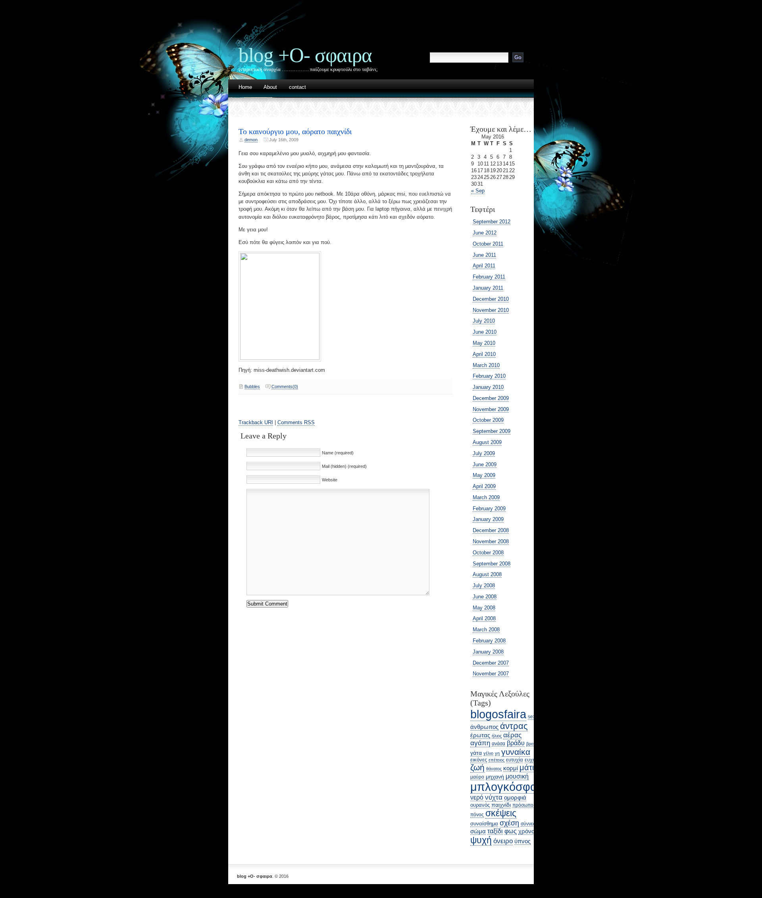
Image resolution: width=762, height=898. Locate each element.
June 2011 (484, 255)
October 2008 (488, 553)
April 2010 (484, 354)
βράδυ (516, 743)
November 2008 (491, 541)
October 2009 (488, 420)
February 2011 (489, 277)
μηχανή (495, 776)
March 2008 (486, 630)
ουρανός (480, 805)
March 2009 (486, 497)
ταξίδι (495, 831)
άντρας (514, 726)
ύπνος (522, 841)
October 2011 (488, 244)
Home (245, 87)
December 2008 (491, 530)
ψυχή (481, 840)
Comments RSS (296, 422)
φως (510, 831)
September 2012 (491, 222)
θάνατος (494, 768)
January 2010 (488, 387)
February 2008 (489, 641)
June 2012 (484, 233)
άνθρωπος (484, 727)
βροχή (532, 743)
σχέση (509, 823)
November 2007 (491, 674)
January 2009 (488, 519)
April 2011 (484, 266)
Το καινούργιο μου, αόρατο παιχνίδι (295, 131)
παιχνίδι (501, 805)
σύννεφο (530, 823)
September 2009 (491, 431)
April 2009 (484, 486)
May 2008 (484, 608)
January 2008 (488, 652)
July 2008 (484, 585)
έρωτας (480, 735)
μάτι (527, 767)
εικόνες (478, 760)
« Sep (478, 191)
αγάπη (480, 743)
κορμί (510, 768)
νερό (476, 797)
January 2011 (488, 288)
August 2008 (487, 574)
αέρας (512, 735)
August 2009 (487, 442)
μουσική (517, 776)
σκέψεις (500, 813)
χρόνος (527, 831)
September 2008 (491, 564)
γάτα (476, 753)
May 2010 (484, 343)
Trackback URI (256, 422)
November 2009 (491, 409)
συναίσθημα (484, 824)
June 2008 (484, 597)
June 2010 (484, 332)
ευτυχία (514, 760)
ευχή (530, 760)
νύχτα (493, 797)
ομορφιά (515, 797)
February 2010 (489, 376)
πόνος (477, 814)
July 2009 (484, 453)
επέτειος (496, 760)
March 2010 (486, 365)
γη (497, 753)
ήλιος (497, 735)
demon (251, 139)
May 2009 (484, 475)
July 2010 (484, 321)
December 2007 (491, 663)
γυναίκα (515, 751)
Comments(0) (284, 386)
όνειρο (503, 841)
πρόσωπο (522, 805)
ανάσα (498, 743)
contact (297, 87)
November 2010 (491, 310)
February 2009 (489, 508)
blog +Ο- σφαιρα (305, 55)
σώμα (478, 831)
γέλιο (488, 753)
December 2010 (491, 299)
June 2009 (484, 464)
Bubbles (252, 386)
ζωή (477, 767)
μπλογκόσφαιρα (511, 786)
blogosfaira (498, 714)
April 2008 (484, 618)
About (270, 87)
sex (531, 716)
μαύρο (477, 777)
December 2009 (491, 398)
